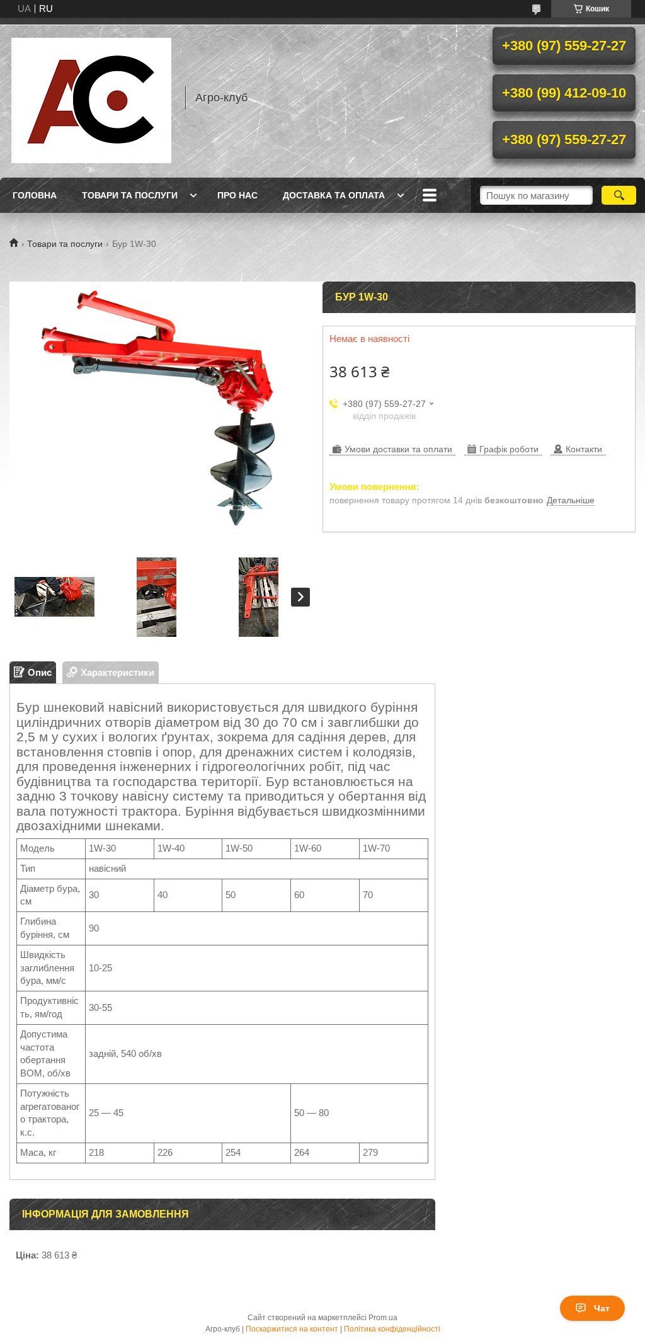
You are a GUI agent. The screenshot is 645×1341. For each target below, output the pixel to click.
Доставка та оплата (334, 195)
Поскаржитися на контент (292, 1329)
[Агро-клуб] (91, 97)
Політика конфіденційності (392, 1329)
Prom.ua (382, 1317)
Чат (602, 1308)
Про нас (237, 195)
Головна (35, 195)
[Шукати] (619, 195)
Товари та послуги (130, 195)
